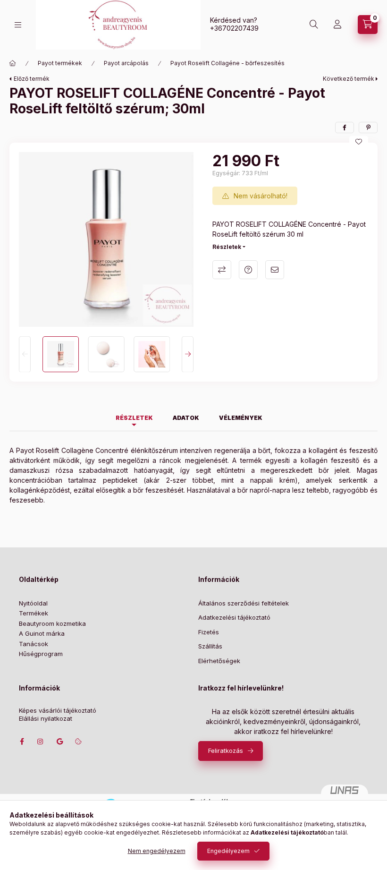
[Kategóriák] (17, 25)
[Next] (188, 354)
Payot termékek (60, 63)
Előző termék (32, 78)
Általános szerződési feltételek (243, 603)
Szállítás (210, 646)
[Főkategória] (12, 63)
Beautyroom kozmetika (52, 623)
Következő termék (348, 78)
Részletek (226, 246)
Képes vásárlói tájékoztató (57, 710)
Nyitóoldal (33, 603)
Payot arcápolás (126, 63)
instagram (40, 741)
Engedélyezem (228, 850)
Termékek (33, 613)
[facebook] (344, 127)
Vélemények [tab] (240, 417)
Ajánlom (274, 269)
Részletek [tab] (134, 417)
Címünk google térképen (59, 741)
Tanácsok (33, 644)
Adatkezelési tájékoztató (234, 617)
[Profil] (337, 24)
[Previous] (25, 354)
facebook (21, 741)
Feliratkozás (225, 750)
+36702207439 (234, 28)
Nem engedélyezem (156, 850)
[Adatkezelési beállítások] (78, 741)
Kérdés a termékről (248, 269)
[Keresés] (313, 24)
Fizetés (208, 632)
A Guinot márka (42, 633)
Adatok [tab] (186, 417)
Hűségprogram (41, 653)
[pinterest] (368, 127)
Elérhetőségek (219, 661)
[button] (106, 239)
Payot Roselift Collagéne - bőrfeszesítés (227, 63)
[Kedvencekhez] (358, 141)
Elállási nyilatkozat (45, 718)
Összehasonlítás (221, 269)
